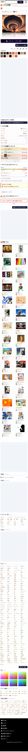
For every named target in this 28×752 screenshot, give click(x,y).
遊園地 (2, 591)
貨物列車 (3, 660)
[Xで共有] (14, 49)
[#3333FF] (10, 684)
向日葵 (3, 712)
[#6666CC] (2, 683)
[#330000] (16, 685)
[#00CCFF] (19, 680)
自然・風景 (9, 519)
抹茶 (22, 583)
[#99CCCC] (20, 673)
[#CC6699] (12, 676)
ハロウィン (9, 613)
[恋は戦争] (7, 261)
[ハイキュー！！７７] (7, 377)
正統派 (18, 712)
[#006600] (25, 683)
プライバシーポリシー (8, 731)
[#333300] (16, 684)
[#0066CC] (20, 683)
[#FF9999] (3, 674)
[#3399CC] (11, 682)
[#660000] (7, 685)
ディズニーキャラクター (15, 704)
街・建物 (16, 519)
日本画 (22, 655)
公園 (8, 591)
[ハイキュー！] (21, 249)
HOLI (3, 704)
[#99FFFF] (19, 672)
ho (21, 710)
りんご (15, 647)
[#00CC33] (24, 680)
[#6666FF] (1, 683)
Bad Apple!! (19, 433)
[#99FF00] (25, 672)
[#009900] (25, 682)
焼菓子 (15, 581)
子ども (15, 649)
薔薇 (15, 642)
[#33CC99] (12, 680)
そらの (7, 704)
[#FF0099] (3, 678)
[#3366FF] (10, 683)
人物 (2, 525)
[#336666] (14, 683)
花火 (15, 640)
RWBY (3, 279)
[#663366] (5, 684)
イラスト (9, 521)
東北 (2, 598)
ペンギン (23, 619)
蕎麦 (15, 579)
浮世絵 (2, 657)
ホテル (22, 594)
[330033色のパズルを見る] (4, 56)
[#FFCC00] (7, 673)
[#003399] (21, 684)
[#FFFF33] (6, 672)
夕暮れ (22, 636)
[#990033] (24, 678)
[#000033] (24, 685)
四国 (8, 600)
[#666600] (7, 683)
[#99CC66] (23, 673)
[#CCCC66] (14, 673)
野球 (8, 625)
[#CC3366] (14, 677)
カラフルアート (19, 279)
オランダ (3, 606)
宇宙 (22, 638)
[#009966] (23, 682)
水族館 (8, 623)
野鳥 (8, 617)
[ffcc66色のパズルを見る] (7, 56)
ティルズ (11, 714)
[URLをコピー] (26, 49)
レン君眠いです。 (19, 394)
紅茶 (15, 583)
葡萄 (2, 647)
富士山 (8, 628)
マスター (4, 710)
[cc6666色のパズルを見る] (13, 53)
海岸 (2, 594)
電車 (22, 657)
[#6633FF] (1, 684)
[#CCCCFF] (10, 673)
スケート (23, 625)
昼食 (22, 572)
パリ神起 (4, 317)
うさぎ (2, 619)
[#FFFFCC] (2, 672)
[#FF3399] (3, 677)
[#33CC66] (14, 680)
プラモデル (9, 662)
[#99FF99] (21, 672)
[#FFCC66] (5, 673)
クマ (15, 619)
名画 (22, 653)
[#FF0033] (6, 678)
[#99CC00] (25, 673)
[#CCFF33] (15, 672)
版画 (8, 655)
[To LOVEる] (7, 415)
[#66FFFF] (1, 679)
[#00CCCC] (20, 680)
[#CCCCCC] (11, 673)
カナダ (8, 608)
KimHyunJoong (19, 382)
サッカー (3, 625)
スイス (22, 604)
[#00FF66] (23, 679)
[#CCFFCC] (11, 672)
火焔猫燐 (4, 369)
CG (14, 521)
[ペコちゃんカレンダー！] (7, 351)
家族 (8, 649)
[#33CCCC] (11, 680)
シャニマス (24, 704)
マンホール (23, 591)
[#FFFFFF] (1, 672)
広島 (2, 600)
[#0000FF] (19, 685)
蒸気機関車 (23, 659)
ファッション (17, 517)
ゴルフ (15, 625)
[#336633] (15, 683)
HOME (4, 720)
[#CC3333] (15, 677)
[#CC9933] (15, 674)
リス (8, 621)
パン (22, 570)
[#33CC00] (16, 680)
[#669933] (6, 682)
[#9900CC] (20, 678)
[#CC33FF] (10, 677)
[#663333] (6, 684)
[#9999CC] (20, 674)
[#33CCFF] (10, 680)
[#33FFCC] (11, 679)
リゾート (9, 596)
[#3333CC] (11, 684)
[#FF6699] (3, 676)
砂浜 (8, 594)
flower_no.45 (5, 407)
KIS (26, 710)
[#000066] (23, 685)
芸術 (2, 521)
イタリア (23, 602)
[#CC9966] (14, 674)
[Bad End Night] (7, 338)
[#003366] (23, 684)
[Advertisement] (14, 73)
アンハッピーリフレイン (7, 292)
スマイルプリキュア (6, 433)
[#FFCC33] (6, 673)
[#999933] (24, 674)
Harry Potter (19, 343)
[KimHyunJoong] (21, 377)
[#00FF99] (21, 679)
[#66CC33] (6, 680)
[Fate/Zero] (7, 390)
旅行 (8, 585)
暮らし (8, 706)
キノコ (22, 645)
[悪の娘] (7, 249)
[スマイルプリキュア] (7, 428)
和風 (2, 649)
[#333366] (14, 684)
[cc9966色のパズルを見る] (22, 53)
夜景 (8, 636)
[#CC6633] (15, 676)
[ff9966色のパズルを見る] (16, 53)
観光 (15, 585)
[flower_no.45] (7, 403)
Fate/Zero (4, 394)
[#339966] (14, 682)
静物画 (2, 655)
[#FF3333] (6, 677)
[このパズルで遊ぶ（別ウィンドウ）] (14, 26)
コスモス (23, 643)
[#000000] (25, 685)
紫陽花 (2, 643)
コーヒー (9, 583)
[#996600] (25, 676)
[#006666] (23, 683)
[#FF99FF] (1, 674)
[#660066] (5, 685)
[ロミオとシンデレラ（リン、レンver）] (21, 351)
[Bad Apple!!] (21, 428)
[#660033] (6, 685)
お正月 (2, 613)
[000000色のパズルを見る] (19, 53)
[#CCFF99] (12, 672)
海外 (22, 609)
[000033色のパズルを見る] (7, 53)
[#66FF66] (5, 679)
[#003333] (24, 684)
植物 (15, 523)
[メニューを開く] (26, 2)
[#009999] (21, 682)
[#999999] (21, 674)
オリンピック (24, 623)
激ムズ (2, 664)
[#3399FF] (10, 682)
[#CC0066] (14, 678)
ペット (22, 523)
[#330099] (12, 685)
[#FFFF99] (3, 672)
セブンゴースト (19, 369)
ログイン (5, 739)
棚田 (23, 701)
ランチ (15, 572)
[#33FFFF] (10, 679)
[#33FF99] (12, 679)
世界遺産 (3, 587)
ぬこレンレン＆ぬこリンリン (21, 305)
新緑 (8, 645)
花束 (8, 647)
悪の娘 (3, 253)
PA (2, 706)
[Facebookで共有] (17, 49)
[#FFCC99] (3, 673)
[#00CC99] (21, 680)
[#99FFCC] (20, 672)
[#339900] (16, 682)
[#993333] (24, 677)
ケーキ (15, 566)
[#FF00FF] (1, 678)
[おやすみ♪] (7, 326)
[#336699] (12, 683)
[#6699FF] (1, 682)
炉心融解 (18, 292)
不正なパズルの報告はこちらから (11, 186)
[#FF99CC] (2, 674)
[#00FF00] (25, 679)
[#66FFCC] (2, 679)
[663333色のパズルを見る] (2, 53)
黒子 (13, 710)
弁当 (2, 576)
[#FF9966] (5, 674)
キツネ (15, 621)
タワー (2, 593)
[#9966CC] (20, 676)
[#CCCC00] (16, 673)
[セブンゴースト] (21, 364)
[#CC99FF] (10, 674)
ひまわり (16, 643)
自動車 (15, 657)
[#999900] (25, 674)
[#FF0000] (7, 678)
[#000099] (21, 685)
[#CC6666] (14, 676)
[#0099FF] (19, 682)
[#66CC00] (7, 680)
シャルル (9, 709)
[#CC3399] (12, 677)
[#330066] (14, 685)
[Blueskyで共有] (23, 49)
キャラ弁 (9, 576)
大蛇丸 (23, 709)
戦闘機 (8, 660)
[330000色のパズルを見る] (10, 56)
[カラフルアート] (21, 274)
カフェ (2, 585)
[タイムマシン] (21, 313)
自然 (15, 626)
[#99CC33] (24, 673)
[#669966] (5, 682)
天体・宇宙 (23, 519)
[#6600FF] (1, 685)
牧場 (15, 623)
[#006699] (21, 683)
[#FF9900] (7, 674)
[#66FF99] (3, 679)
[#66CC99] (3, 680)
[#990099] (21, 678)
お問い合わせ (6, 736)
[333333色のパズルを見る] (4, 53)
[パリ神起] (7, 313)
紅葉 (8, 640)
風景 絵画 (17, 710)
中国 (2, 609)
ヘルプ (4, 723)
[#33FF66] (14, 679)
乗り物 (2, 523)
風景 (2, 626)
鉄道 (2, 659)
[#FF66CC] (2, 676)
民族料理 (3, 577)
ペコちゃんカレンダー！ (7, 356)
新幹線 (8, 659)
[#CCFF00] (16, 672)
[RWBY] (7, 274)
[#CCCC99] (12, 673)
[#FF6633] (6, 676)
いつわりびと (9, 712)
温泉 (22, 589)
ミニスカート (15, 702)
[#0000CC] (20, 685)
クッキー (16, 568)
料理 (8, 581)
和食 (15, 576)
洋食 (15, 577)
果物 (2, 570)
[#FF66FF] (1, 676)
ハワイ (15, 608)
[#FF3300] (7, 677)
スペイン (3, 604)
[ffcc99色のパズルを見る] (13, 56)
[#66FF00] (7, 679)
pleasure (18, 706)
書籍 (22, 521)
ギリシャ (16, 606)
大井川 (10, 707)
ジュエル (20, 707)
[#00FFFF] (19, 679)
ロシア (22, 606)
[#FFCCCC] (2, 673)
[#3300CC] (11, 685)
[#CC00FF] (10, 678)
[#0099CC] (20, 682)
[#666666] (5, 683)
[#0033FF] (19, 684)
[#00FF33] (24, 679)
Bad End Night (5, 343)
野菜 (8, 570)
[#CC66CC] (11, 676)
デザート (9, 566)
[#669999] (3, 682)
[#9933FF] (19, 677)
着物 (8, 651)
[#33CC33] (15, 680)
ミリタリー (16, 662)
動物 (8, 523)
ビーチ (22, 593)
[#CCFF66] (14, 672)
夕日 (2, 638)
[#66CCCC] (2, 680)
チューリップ (10, 643)
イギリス (9, 604)
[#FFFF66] (5, 672)
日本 (15, 596)
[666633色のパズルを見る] (2, 56)
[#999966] (23, 674)
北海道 (22, 596)
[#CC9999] (12, 674)
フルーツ (23, 568)
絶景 (8, 626)
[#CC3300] (16, 677)
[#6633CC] (2, 684)
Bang (4, 714)
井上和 (23, 706)
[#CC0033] (15, 678)
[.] (21, 261)
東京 (8, 598)
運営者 (4, 725)
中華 (8, 577)
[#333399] (12, 684)
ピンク (15, 707)
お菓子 (22, 566)
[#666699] (3, 683)
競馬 (22, 617)
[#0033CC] (20, 684)
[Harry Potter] (21, 338)
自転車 (15, 659)
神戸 (22, 598)
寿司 (22, 576)
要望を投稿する (6, 733)
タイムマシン (18, 317)
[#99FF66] (23, 672)
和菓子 (2, 568)
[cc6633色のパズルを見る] (16, 56)
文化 (22, 647)
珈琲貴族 (23, 712)
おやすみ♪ (4, 330)
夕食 (2, 583)
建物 (8, 587)
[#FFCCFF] (1, 673)
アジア (22, 608)
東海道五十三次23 (19, 714)
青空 (22, 632)
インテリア (9, 517)
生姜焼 (6, 701)
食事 (8, 574)
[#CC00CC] (11, 678)
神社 (2, 589)
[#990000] (25, 678)
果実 (15, 645)
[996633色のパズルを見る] (10, 53)
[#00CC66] (23, 680)
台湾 (8, 609)
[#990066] (23, 678)
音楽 (15, 525)
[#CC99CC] (11, 674)
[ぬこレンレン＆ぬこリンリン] (21, 300)
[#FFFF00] (7, 672)
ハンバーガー (17, 570)
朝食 (2, 574)
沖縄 (22, 600)
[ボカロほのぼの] (21, 403)
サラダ (22, 581)
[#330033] (15, 685)
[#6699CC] (2, 682)
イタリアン (23, 577)
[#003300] (25, 684)
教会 (15, 589)
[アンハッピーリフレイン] (7, 287)
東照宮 (12, 706)
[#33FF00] (16, 679)
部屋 (22, 651)
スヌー (14, 709)
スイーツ (3, 566)
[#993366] (23, 677)
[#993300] (25, 677)
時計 (2, 653)
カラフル (23, 662)
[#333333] (15, 684)
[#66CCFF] (1, 680)
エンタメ (23, 525)
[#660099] (3, 685)
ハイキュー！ (18, 253)
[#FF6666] (5, 676)
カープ (10, 701)
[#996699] (21, 676)
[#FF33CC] (2, 677)
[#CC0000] (16, 678)
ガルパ (2, 701)
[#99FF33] (24, 672)
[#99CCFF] (19, 673)
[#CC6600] (16, 676)
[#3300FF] (10, 685)
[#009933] (24, 682)
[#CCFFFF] (10, 672)
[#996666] (23, 676)
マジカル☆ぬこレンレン (21, 420)
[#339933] (15, 682)
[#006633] (24, 683)
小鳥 (2, 617)
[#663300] (7, 684)
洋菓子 (8, 568)
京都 (15, 598)
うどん (8, 579)
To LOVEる (4, 420)
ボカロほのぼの (19, 407)
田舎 (2, 632)
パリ (15, 602)
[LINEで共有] (20, 49)
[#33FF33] (15, 679)
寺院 (8, 589)
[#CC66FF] (10, 676)
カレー (8, 572)
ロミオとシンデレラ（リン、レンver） (21, 356)
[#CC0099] (12, 678)
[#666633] (6, 683)
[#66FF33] (6, 679)
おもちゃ (23, 649)
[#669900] (7, 682)
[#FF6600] (7, 676)
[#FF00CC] (2, 678)
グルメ (2, 517)
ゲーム (8, 525)
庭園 (22, 630)
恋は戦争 (4, 266)
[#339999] (12, 682)
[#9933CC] (20, 677)
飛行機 (15, 660)
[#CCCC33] (15, 673)
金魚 (22, 621)
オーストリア (10, 606)
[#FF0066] (5, 678)
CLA (15, 712)
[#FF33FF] (1, 677)
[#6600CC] (2, 685)
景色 (22, 585)
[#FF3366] (5, 677)
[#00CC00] (25, 680)
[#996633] (24, 676)
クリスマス (16, 613)
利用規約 (4, 728)
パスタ (2, 579)
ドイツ (15, 604)
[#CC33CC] (11, 677)
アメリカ (3, 608)
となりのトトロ (17, 701)
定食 (15, 574)
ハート (2, 651)
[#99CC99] (21, 673)
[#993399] (21, 677)
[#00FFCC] (20, 679)
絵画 (15, 653)
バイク (2, 662)
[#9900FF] (19, 678)
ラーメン (3, 572)
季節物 (2, 519)
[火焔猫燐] (7, 364)
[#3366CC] (11, 683)
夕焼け (15, 636)
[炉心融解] (21, 287)
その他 (2, 526)
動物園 (2, 623)
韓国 (15, 609)
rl (7, 710)
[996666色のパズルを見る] (25, 53)
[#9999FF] (19, 674)
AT (26, 709)
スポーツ (23, 517)
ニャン (6, 707)
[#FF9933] (6, 674)
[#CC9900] (16, 674)
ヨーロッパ (3, 602)
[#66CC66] (5, 680)
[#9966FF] (19, 676)
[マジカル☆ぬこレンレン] (21, 415)
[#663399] (3, 684)
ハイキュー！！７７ (6, 382)
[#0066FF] (19, 683)
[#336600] (16, 683)
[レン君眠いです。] (21, 390)
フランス (9, 602)
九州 (15, 600)
